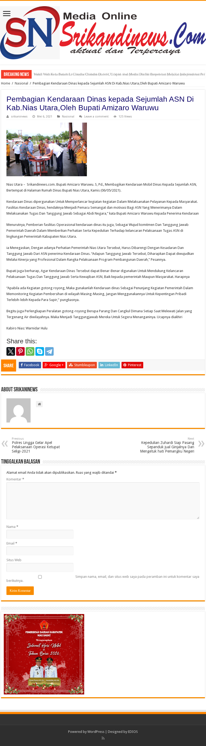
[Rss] (103, 738)
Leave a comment (96, 116)
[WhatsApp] (30, 351)
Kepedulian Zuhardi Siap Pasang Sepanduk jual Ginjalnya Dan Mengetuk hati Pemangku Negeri (167, 445)
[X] (10, 351)
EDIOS (133, 732)
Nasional (21, 83)
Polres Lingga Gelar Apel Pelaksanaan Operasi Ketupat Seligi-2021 (36, 445)
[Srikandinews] (103, 31)
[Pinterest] (20, 351)
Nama (12, 527)
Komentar (15, 479)
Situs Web (13, 560)
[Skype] (39, 351)
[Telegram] (49, 351)
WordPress (95, 732)
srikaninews (19, 116)
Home (5, 83)
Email (11, 543)
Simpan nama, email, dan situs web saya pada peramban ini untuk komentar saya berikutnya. (102, 579)
